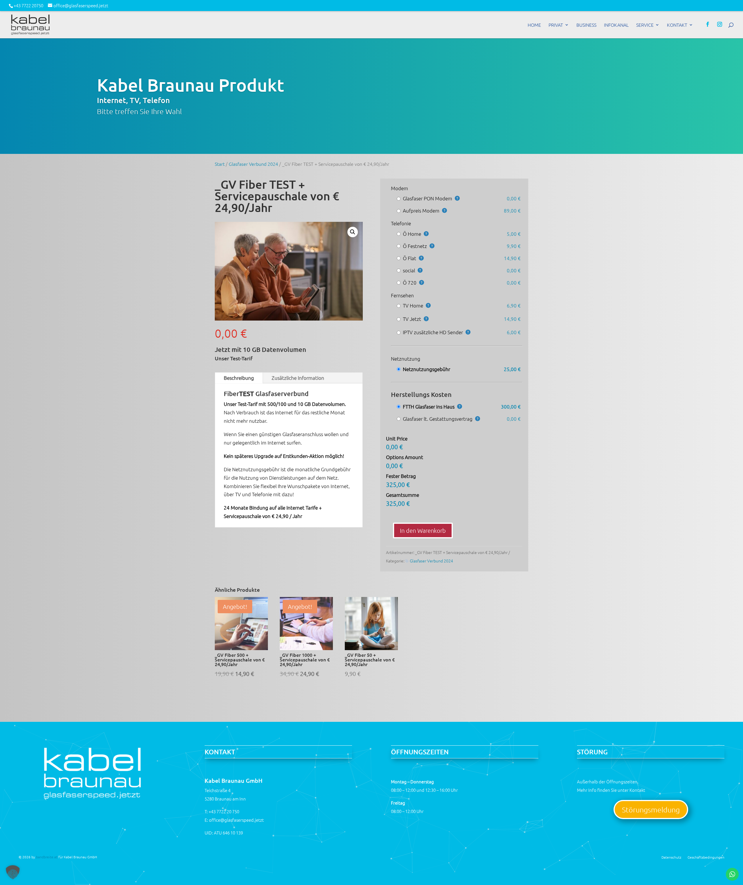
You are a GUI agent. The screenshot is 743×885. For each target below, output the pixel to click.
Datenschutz (671, 857)
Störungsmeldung (651, 809)
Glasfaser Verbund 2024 (253, 164)
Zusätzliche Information (298, 378)
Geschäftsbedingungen (706, 857)
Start (220, 164)
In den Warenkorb (423, 530)
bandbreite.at (46, 857)
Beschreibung (239, 378)
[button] (352, 232)
